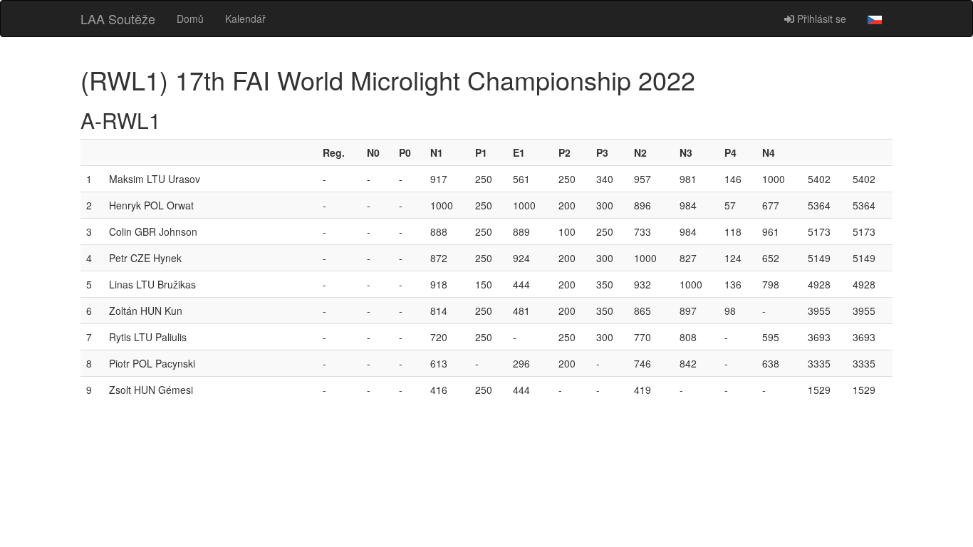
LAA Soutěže (117, 18)
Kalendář (245, 18)
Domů (190, 18)
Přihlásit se (820, 18)
